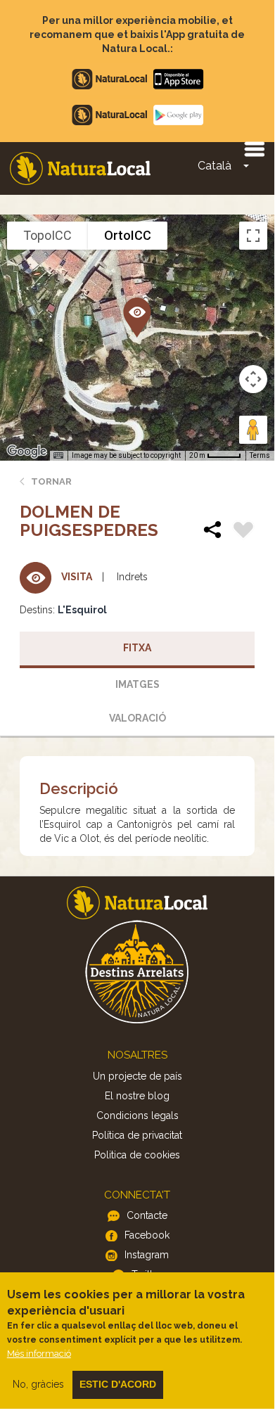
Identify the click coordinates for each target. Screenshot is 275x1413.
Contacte (147, 1215)
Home (80, 168)
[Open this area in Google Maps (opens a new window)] (27, 451)
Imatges (137, 684)
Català (214, 165)
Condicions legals (137, 1115)
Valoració (137, 718)
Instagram (146, 1254)
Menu (253, 148)
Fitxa (137, 647)
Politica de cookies (137, 1155)
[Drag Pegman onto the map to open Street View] (253, 430)
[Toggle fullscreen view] (253, 236)
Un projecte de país (137, 1076)
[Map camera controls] (253, 379)
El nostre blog (137, 1095)
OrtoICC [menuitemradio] (127, 235)
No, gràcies (38, 1384)
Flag (243, 531)
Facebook (147, 1235)
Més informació (39, 1353)
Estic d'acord (117, 1384)
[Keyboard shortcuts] (58, 456)
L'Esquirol (82, 609)
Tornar (51, 481)
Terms (260, 455)
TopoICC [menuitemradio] (47, 235)
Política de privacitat (137, 1135)
